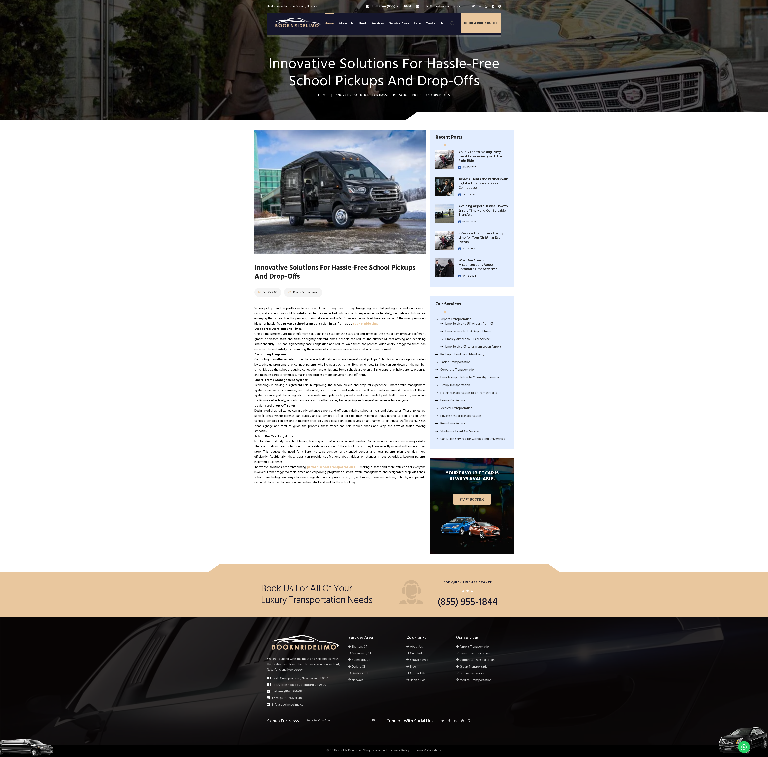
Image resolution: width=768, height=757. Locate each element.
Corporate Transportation (457, 369)
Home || (325, 95)
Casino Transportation (455, 362)
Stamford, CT (360, 660)
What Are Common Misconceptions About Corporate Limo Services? (477, 265)
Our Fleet (415, 653)
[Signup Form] (373, 720)
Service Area (399, 23)
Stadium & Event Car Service (459, 431)
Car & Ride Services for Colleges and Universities (472, 439)
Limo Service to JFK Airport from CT (469, 323)
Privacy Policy (400, 750)
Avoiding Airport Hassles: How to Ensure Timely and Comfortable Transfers (483, 210)
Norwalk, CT (359, 680)
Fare (417, 23)
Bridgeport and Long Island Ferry (462, 354)
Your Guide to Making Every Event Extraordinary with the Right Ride (480, 156)
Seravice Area (418, 660)
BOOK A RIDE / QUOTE (480, 23)
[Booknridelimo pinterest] (499, 6)
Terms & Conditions (428, 750)
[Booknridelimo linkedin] (493, 6)
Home (329, 23)
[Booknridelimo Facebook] (480, 6)
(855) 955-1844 (468, 602)
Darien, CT (358, 666)
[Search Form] (452, 23)
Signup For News (283, 720)
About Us (346, 23)
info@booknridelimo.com (443, 6)
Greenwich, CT (361, 653)
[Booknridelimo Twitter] (473, 6)
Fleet (362, 23)
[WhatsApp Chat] (744, 747)
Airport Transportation (455, 319)
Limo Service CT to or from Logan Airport (473, 346)
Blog (412, 666)
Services (377, 23)
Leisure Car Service (452, 400)
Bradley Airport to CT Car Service (467, 339)
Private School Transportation (460, 416)
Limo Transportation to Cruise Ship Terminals (470, 377)
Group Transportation (455, 385)
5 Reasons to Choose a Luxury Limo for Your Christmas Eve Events (480, 238)
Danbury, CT (359, 673)
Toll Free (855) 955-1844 (391, 6)
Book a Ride (417, 680)
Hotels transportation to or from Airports (468, 393)
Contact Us (434, 23)
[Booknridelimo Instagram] (486, 6)
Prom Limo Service (452, 423)
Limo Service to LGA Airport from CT (470, 331)
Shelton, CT (359, 646)
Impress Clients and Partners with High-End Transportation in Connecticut (483, 183)
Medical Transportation (456, 408)
